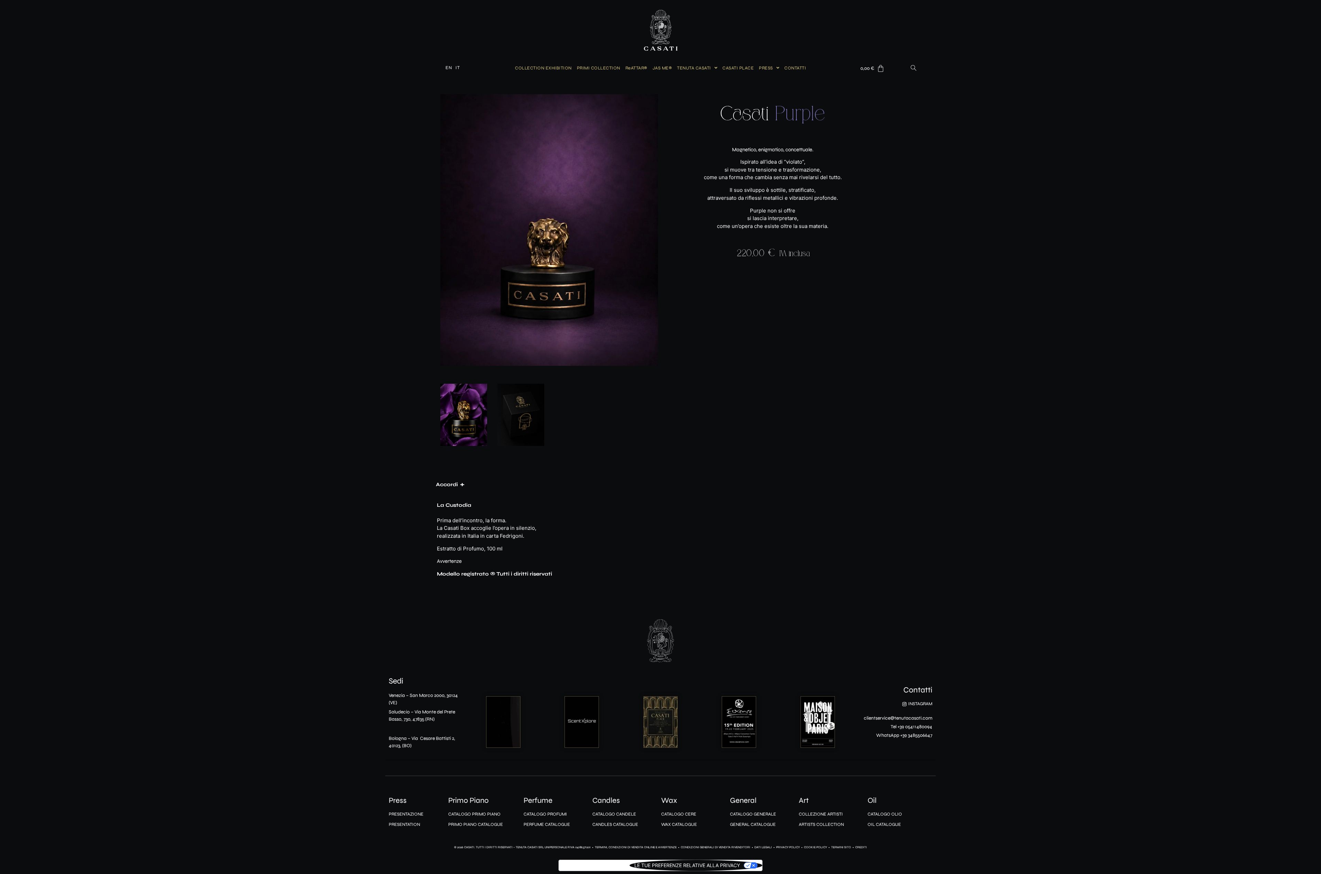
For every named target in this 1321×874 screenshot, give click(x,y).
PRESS (766, 68)
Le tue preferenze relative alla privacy (687, 865)
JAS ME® (662, 68)
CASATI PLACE (738, 68)
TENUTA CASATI (694, 68)
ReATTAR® (636, 68)
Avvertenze (449, 561)
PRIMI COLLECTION (598, 68)
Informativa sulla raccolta (594, 865)
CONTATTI (795, 68)
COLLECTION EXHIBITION (543, 68)
